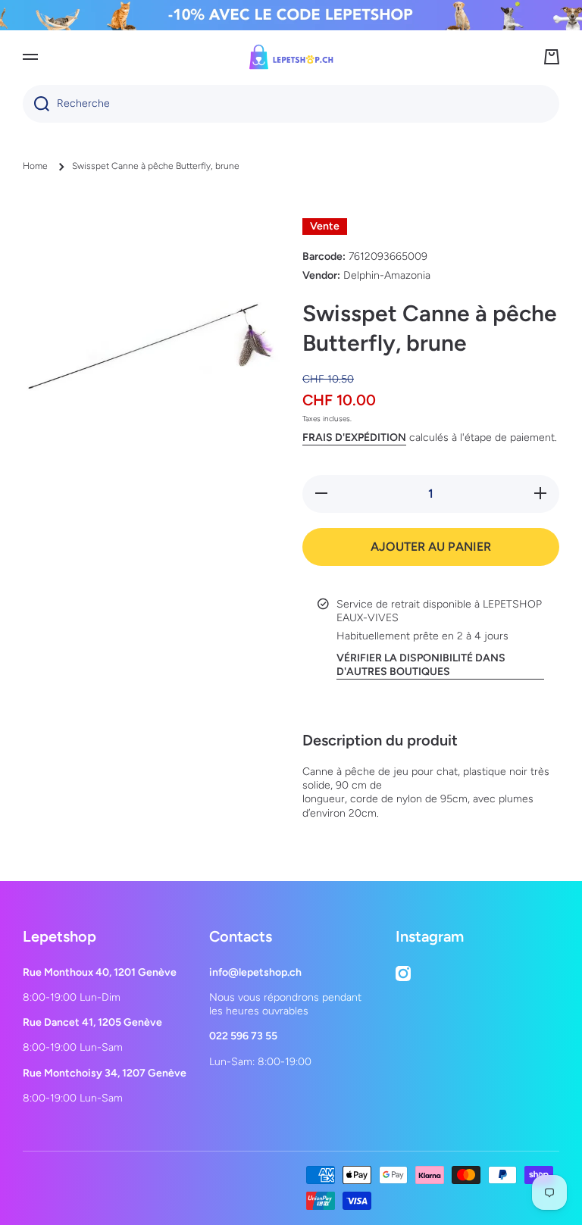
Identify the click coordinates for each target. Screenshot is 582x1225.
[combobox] (291, 104)
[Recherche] (36, 104)
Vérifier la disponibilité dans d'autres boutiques (420, 665)
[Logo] (291, 57)
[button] (551, 56)
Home (35, 166)
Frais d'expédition (354, 437)
